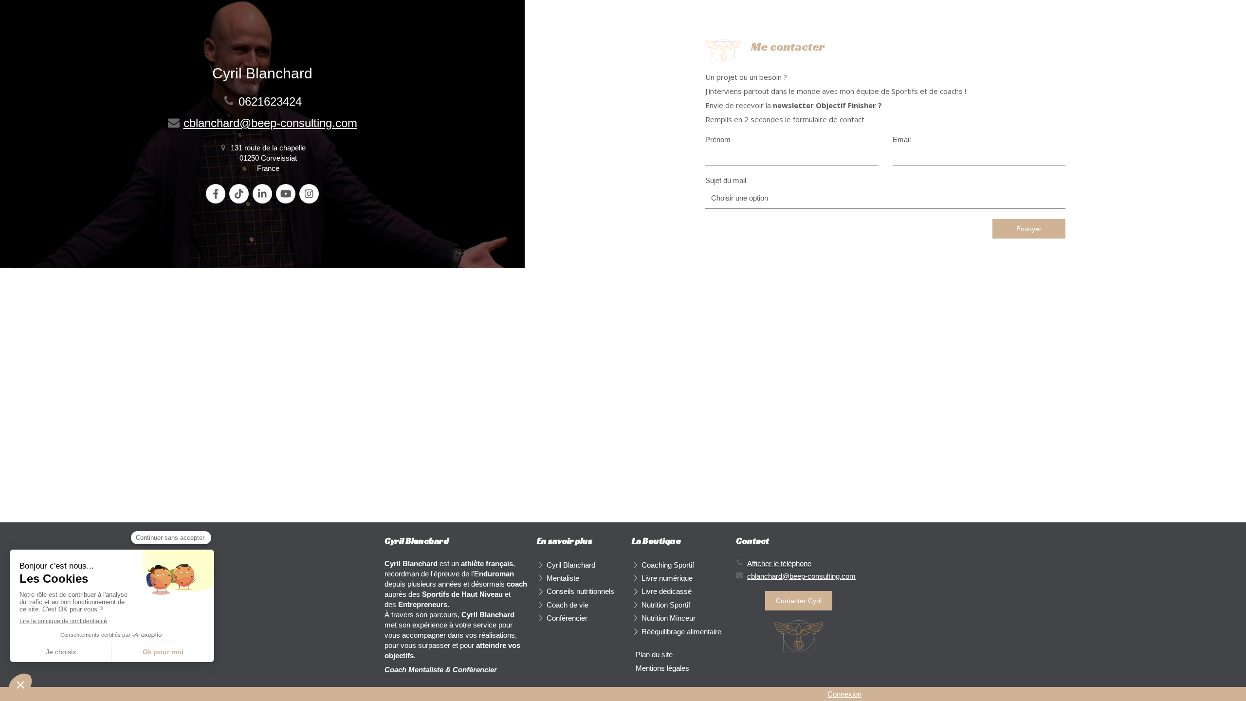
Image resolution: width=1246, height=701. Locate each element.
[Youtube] (285, 193)
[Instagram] (309, 193)
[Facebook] (215, 193)
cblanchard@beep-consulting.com (270, 122)
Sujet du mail (725, 180)
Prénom (718, 139)
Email (902, 139)
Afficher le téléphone (779, 563)
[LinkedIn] (262, 193)
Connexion (844, 694)
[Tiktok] (239, 193)
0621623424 (270, 101)
